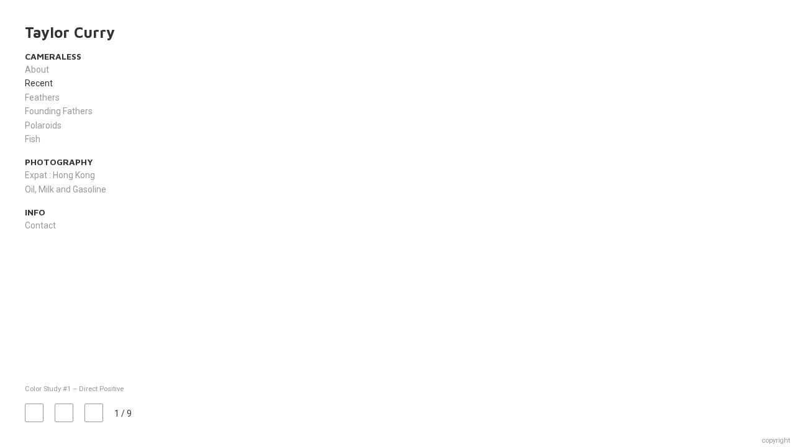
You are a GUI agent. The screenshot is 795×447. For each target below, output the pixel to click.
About (37, 69)
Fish (32, 139)
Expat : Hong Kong (60, 175)
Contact (40, 225)
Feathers (42, 97)
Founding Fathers (59, 111)
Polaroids (43, 125)
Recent (39, 83)
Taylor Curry (70, 32)
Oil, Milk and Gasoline (65, 189)
